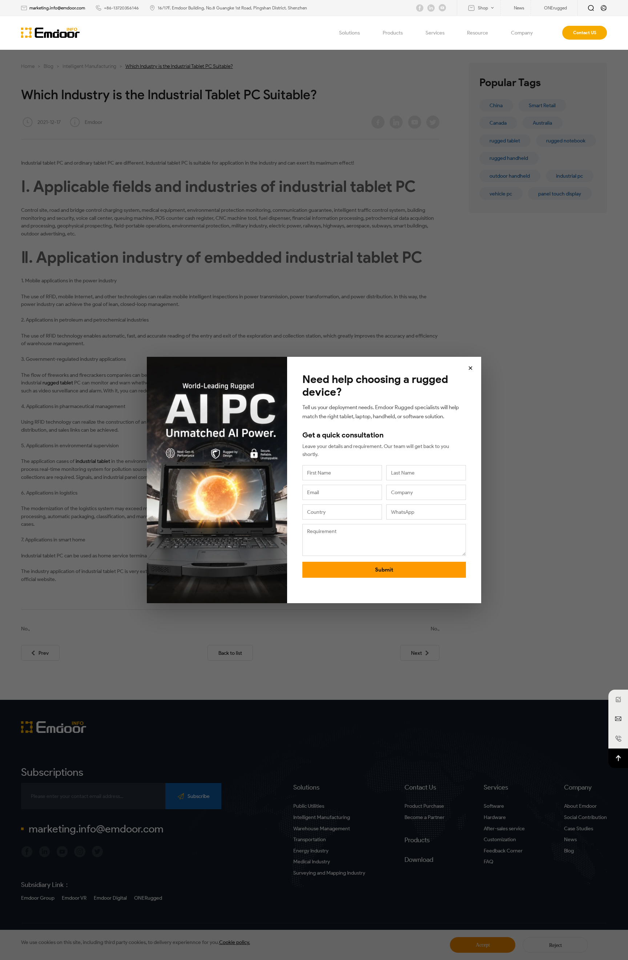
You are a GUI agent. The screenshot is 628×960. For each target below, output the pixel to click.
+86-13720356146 (121, 8)
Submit (384, 569)
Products (393, 32)
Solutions (349, 32)
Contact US (584, 32)
